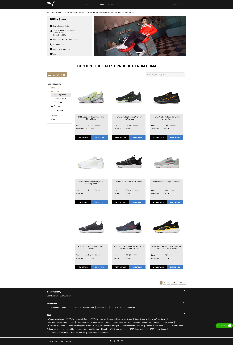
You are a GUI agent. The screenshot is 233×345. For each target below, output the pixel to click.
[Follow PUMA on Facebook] (110, 340)
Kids (53, 120)
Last (181, 282)
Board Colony (52, 296)
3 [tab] (143, 53)
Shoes (56, 91)
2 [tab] (140, 53)
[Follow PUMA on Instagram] (118, 340)
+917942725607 (59, 44)
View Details (83, 137)
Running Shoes (60, 95)
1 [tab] (136, 53)
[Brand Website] (122, 340)
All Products (126, 12)
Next (173, 282)
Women (54, 115)
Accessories (59, 110)
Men (53, 88)
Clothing (57, 106)
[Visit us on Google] (114, 340)
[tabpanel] (140, 36)
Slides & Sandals (61, 98)
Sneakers (58, 102)
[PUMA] (51, 4)
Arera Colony (65, 296)
